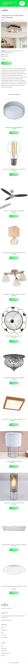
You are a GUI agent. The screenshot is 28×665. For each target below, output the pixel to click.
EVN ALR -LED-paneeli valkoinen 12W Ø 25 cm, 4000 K (14, 587)
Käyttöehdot (4, 650)
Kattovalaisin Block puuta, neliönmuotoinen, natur (14, 252)
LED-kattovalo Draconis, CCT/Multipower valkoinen (14, 544)
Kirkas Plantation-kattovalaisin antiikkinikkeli (14, 377)
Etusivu (2, 19)
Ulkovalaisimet (4, 637)
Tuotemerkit (9, 51)
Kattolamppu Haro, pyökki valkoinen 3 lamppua (14, 294)
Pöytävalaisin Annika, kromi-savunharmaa (14, 503)
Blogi (2, 645)
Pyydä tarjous (22, 3)
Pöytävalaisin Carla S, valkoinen (14, 461)
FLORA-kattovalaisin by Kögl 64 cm (14, 336)
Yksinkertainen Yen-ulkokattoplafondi (14, 127)
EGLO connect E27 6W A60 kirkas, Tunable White (14, 169)
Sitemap (3, 655)
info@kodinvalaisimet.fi (6, 620)
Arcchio (21, 51)
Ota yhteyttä (4, 648)
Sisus (2, 632)
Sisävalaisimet (16, 51)
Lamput (2, 627)
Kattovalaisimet (8, 52)
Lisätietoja (6, 63)
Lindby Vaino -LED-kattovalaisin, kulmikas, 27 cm (14, 419)
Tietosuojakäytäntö (5, 653)
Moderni (3, 52)
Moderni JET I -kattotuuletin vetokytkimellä (14, 211)
